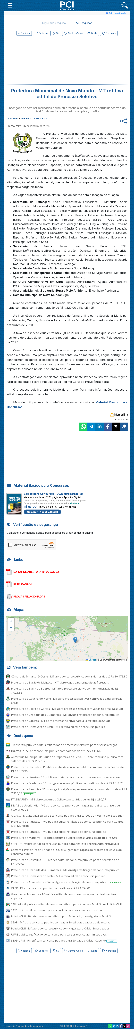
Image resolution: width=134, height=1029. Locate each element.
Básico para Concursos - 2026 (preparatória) (53, 493)
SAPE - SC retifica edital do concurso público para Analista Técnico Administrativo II (65, 844)
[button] (10, 5)
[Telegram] (113, 1026)
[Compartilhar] (124, 427)
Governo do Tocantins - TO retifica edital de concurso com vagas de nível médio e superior (63, 896)
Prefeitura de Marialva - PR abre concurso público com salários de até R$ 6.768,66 (64, 838)
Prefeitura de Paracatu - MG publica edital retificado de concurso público (58, 832)
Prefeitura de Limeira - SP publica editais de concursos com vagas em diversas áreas (65, 777)
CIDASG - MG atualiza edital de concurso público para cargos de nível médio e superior (67, 815)
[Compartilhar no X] (116, 427)
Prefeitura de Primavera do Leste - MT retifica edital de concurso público (58, 727)
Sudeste (43, 33)
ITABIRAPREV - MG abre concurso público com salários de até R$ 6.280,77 (58, 799)
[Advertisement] (40, 60)
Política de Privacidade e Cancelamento (24, 1026)
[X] (124, 1026)
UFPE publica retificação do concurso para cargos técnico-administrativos (59, 934)
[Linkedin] (117, 1026)
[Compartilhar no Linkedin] (99, 427)
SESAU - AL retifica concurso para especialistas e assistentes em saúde (56, 910)
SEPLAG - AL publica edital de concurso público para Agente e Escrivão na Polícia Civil (66, 904)
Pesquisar (85, 23)
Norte (94, 33)
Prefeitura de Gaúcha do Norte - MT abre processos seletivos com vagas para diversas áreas (66, 701)
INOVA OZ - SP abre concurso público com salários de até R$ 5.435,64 (55, 751)
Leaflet (92, 660)
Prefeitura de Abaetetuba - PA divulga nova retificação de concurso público (66, 882)
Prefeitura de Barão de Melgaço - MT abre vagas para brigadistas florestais (60, 682)
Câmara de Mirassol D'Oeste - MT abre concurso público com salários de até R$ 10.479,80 (69, 676)
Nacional (25, 33)
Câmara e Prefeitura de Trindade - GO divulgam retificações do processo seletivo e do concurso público (66, 852)
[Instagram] (128, 1026)
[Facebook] (121, 1026)
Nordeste (110, 33)
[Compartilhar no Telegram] (91, 427)
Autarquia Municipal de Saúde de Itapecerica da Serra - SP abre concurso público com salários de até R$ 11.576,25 (67, 759)
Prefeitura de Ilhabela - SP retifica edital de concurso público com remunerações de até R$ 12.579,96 (67, 769)
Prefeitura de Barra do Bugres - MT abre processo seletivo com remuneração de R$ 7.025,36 (64, 690)
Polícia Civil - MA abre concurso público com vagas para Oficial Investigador (60, 928)
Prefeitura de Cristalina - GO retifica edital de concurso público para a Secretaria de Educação (65, 862)
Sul (57, 33)
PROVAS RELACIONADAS (29, 596)
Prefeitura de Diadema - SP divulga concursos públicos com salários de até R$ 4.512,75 (67, 783)
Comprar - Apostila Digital (42, 512)
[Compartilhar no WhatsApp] (83, 427)
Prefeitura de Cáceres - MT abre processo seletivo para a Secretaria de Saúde (60, 721)
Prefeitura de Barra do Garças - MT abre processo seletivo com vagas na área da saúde (67, 709)
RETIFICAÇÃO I (22, 584)
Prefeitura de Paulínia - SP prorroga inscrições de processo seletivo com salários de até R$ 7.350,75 (69, 791)
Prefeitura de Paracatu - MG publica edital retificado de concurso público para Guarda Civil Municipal (67, 824)
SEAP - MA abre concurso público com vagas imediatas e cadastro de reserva (60, 922)
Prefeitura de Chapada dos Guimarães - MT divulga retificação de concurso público (65, 715)
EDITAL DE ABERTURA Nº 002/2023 (36, 571)
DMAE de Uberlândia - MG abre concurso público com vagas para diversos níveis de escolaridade (65, 807)
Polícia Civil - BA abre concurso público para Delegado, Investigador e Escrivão (61, 916)
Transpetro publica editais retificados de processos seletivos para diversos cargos (64, 745)
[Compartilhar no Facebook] (108, 427)
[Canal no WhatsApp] (110, 1026)
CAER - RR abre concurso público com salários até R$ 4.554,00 (51, 888)
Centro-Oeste (75, 33)
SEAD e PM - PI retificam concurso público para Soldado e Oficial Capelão (63, 940)
